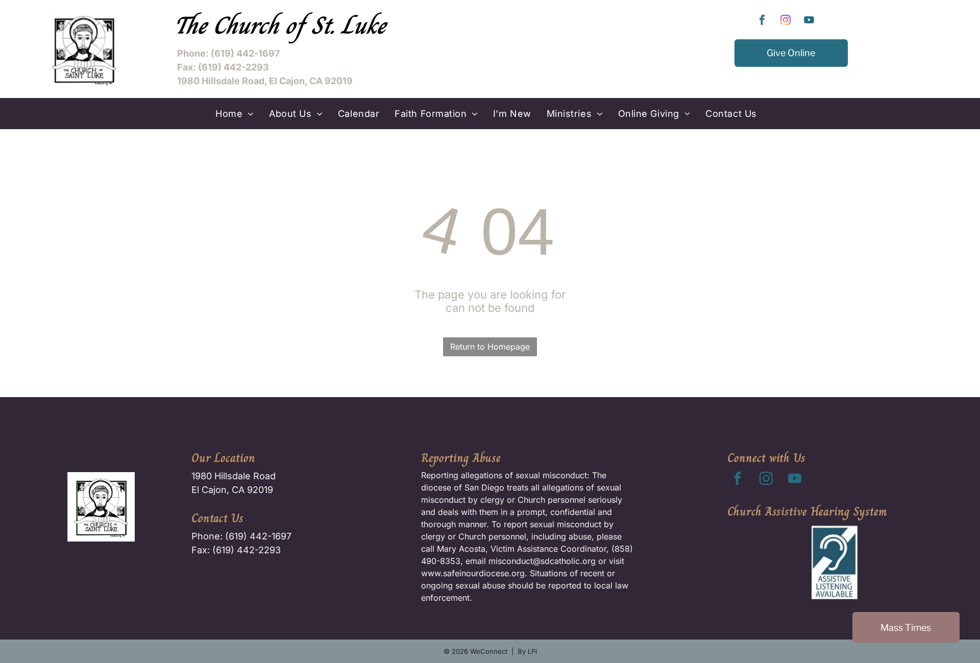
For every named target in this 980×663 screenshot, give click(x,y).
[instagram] (785, 21)
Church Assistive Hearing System (807, 511)
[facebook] (762, 21)
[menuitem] (234, 114)
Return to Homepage (490, 346)
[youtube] (809, 21)
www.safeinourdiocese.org (473, 573)
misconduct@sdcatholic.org (542, 561)
